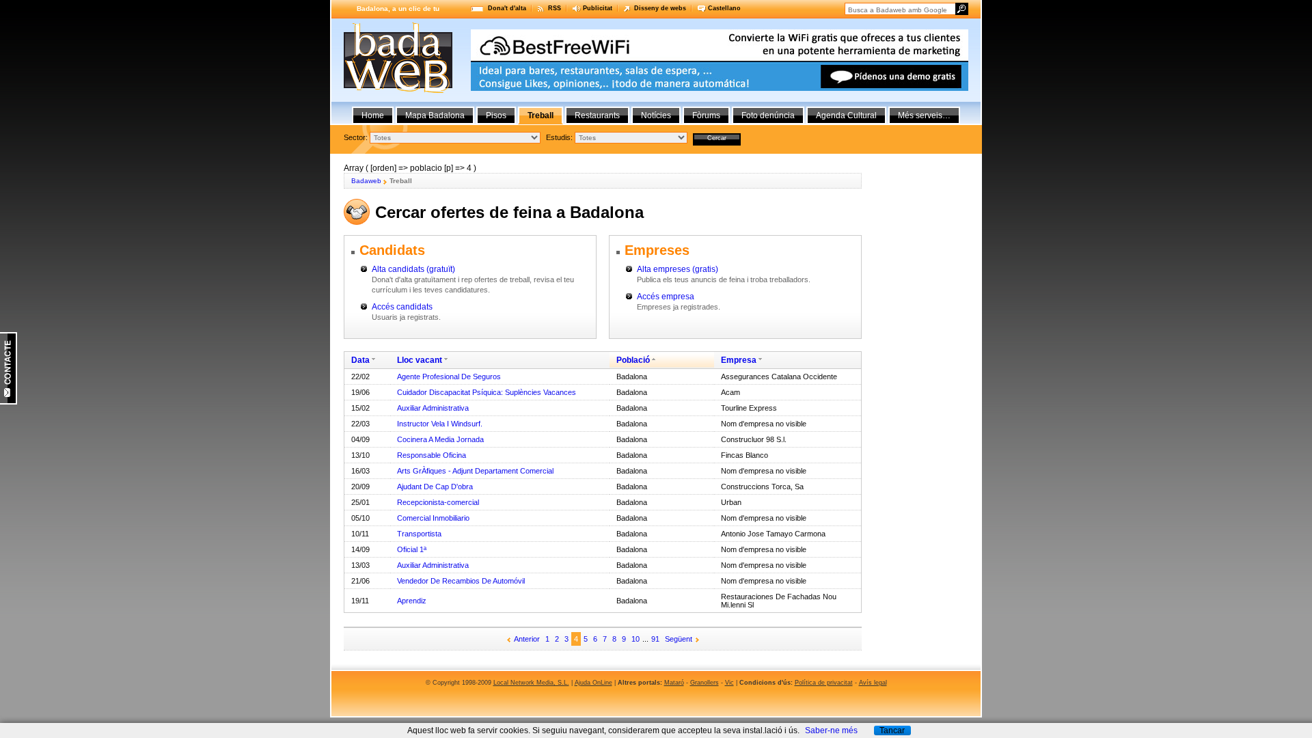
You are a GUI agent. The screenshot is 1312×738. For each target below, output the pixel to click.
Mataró (674, 682)
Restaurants (597, 115)
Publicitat (597, 8)
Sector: (356, 137)
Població (633, 360)
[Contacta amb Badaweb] (8, 402)
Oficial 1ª (411, 549)
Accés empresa (665, 296)
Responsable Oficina (431, 455)
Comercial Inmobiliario (433, 518)
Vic (729, 682)
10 (635, 639)
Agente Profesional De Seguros (449, 376)
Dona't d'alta (507, 8)
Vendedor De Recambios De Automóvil (461, 581)
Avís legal (873, 682)
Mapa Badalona (435, 115)
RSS (554, 8)
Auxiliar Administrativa (433, 408)
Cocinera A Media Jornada (440, 439)
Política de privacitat (824, 682)
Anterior (527, 639)
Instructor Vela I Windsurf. (439, 424)
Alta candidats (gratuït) (413, 269)
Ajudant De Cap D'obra (435, 486)
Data (360, 360)
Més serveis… (924, 115)
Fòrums (706, 115)
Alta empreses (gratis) (677, 269)
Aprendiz (411, 601)
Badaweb (366, 180)
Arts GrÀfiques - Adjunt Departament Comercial (475, 471)
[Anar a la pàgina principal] (398, 90)
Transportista (419, 534)
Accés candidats (402, 307)
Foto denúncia (768, 115)
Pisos (496, 115)
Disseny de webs (660, 8)
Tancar (892, 730)
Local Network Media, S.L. (531, 682)
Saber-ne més (831, 730)
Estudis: (559, 137)
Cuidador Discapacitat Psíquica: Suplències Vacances (486, 392)
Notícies (656, 115)
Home (372, 115)
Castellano (724, 8)
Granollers (704, 682)
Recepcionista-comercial (438, 502)
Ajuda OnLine (593, 682)
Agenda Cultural (846, 115)
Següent (678, 639)
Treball (541, 115)
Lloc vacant (419, 360)
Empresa (738, 360)
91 (655, 639)
